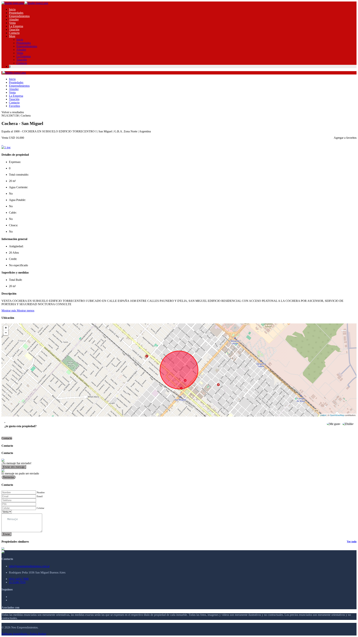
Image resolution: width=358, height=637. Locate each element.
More (12, 36)
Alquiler (14, 19)
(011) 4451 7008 (19, 578)
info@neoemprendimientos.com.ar (29, 566)
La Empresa (16, 26)
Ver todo (352, 541)
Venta (12, 22)
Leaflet (323, 415)
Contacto (14, 32)
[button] (17, 310)
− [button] (6, 333)
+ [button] (6, 328)
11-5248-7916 (17, 582)
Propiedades (16, 12)
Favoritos (14, 105)
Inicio (12, 9)
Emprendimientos (19, 16)
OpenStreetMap (337, 415)
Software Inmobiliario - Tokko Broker (23, 633)
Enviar (6, 534)
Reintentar (8, 477)
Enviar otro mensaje (14, 467)
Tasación (14, 29)
